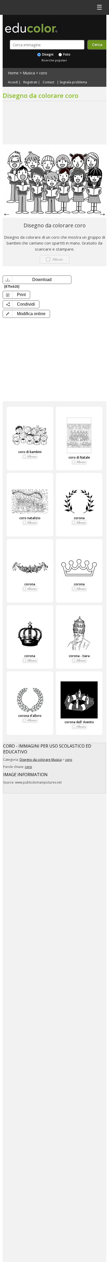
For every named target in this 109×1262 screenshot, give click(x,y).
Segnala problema (73, 82)
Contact (48, 82)
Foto (66, 54)
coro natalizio (29, 518)
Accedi (13, 82)
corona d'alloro (30, 715)
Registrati (30, 82)
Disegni (47, 54)
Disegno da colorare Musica (41, 759)
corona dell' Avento (79, 722)
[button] (26, 314)
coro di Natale (79, 457)
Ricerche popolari (54, 60)
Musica (29, 72)
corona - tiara (79, 656)
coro (43, 72)
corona (79, 518)
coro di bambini (30, 452)
